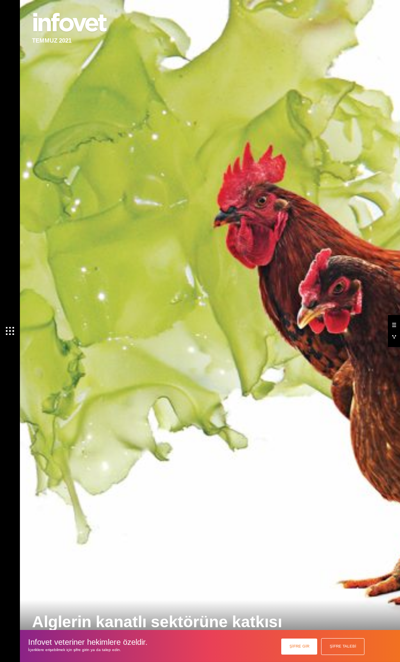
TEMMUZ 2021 (51, 40)
